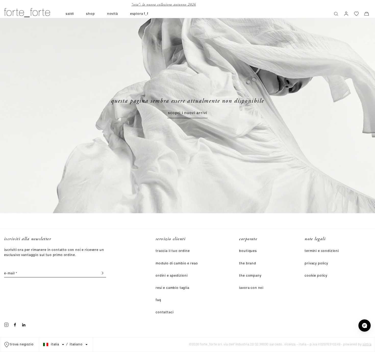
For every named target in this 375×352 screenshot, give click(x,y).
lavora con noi (251, 288)
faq (158, 300)
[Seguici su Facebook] (15, 325)
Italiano (76, 344)
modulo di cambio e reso (177, 263)
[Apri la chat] (364, 325)
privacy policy (316, 263)
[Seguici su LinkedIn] (24, 325)
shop (90, 14)
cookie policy (316, 275)
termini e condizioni (322, 251)
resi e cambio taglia (172, 288)
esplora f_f (139, 14)
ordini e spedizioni (172, 275)
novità (112, 14)
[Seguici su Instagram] (6, 325)
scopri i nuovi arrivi (187, 113)
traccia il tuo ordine (173, 251)
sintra (366, 344)
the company (250, 275)
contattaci (164, 312)
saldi (70, 14)
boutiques (248, 251)
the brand (247, 263)
